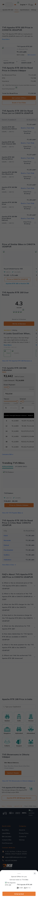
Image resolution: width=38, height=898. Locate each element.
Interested (19, 894)
